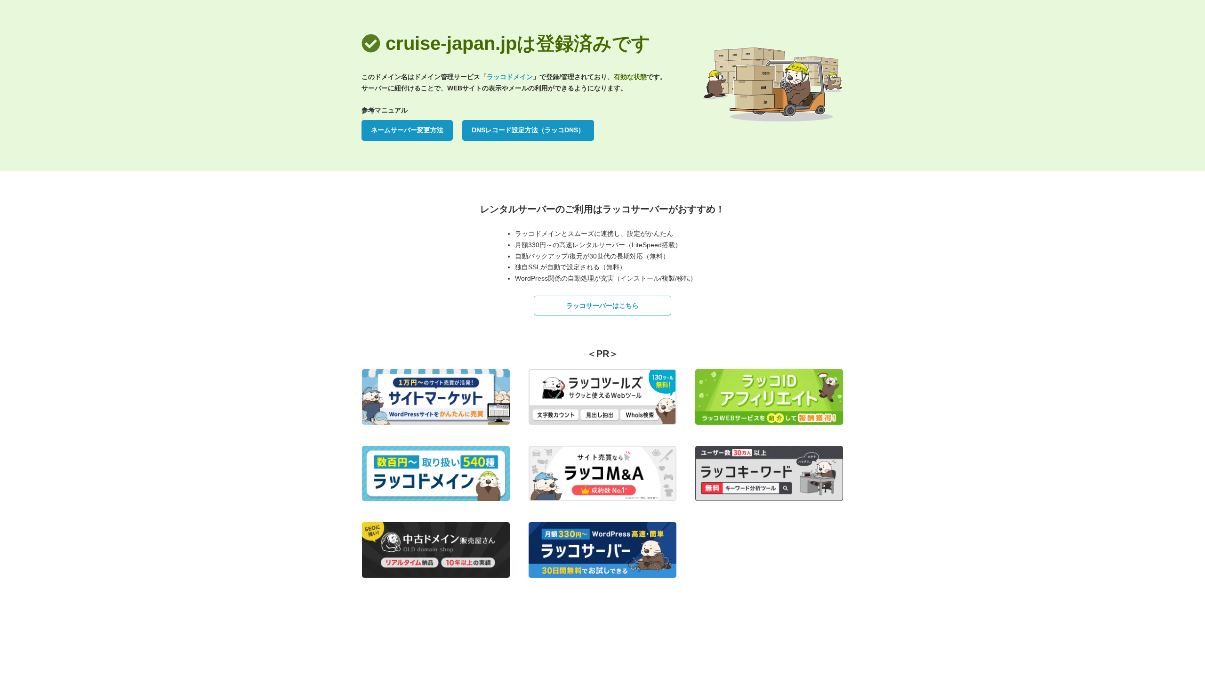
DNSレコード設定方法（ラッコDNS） (528, 130)
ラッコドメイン (510, 77)
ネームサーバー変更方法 (407, 130)
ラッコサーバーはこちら (602, 305)
